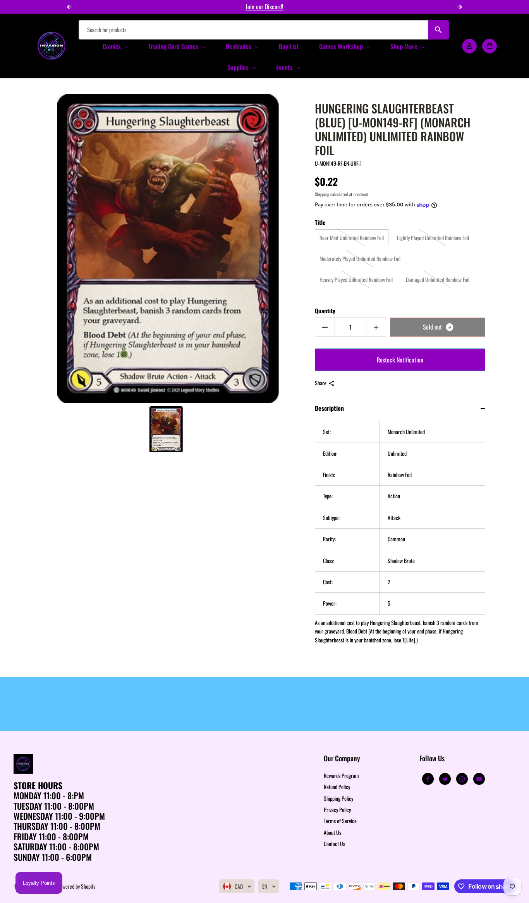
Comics (112, 46)
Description (329, 408)
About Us (332, 832)
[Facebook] (427, 779)
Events (285, 67)
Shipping (322, 194)
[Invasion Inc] (51, 45)
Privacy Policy (337, 809)
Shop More (404, 46)
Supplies (238, 67)
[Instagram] (462, 779)
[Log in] (469, 45)
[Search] (438, 29)
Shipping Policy (338, 798)
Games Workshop (341, 46)
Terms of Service (340, 821)
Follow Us (432, 758)
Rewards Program (341, 775)
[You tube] (479, 779)
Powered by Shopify (76, 886)
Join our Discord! (264, 6)
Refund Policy (337, 787)
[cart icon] (489, 45)
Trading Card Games (174, 46)
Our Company (342, 758)
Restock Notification (400, 359)
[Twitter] (444, 779)
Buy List (289, 46)
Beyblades (239, 46)
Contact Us (334, 843)
